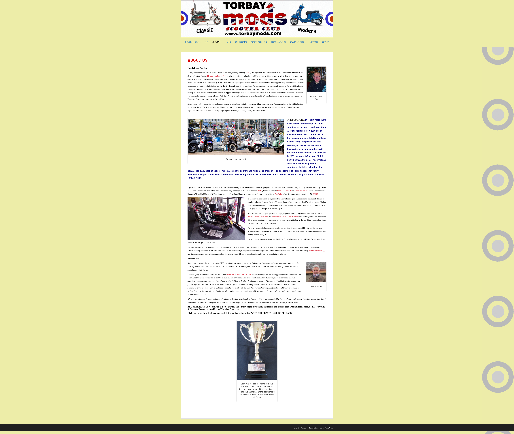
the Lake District (284, 191)
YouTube (314, 42)
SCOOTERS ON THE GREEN (239, 275)
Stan (248, 73)
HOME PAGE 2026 (192, 42)
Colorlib (312, 428)
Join (206, 42)
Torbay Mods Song (259, 42)
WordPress (329, 428)
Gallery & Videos (297, 42)
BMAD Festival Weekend (258, 217)
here (195, 313)
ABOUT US (216, 42)
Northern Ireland (302, 191)
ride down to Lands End (216, 76)
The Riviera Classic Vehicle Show (285, 217)
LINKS (229, 42)
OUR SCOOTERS (241, 42)
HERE (315, 194)
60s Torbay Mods (278, 42)
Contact (325, 42)
